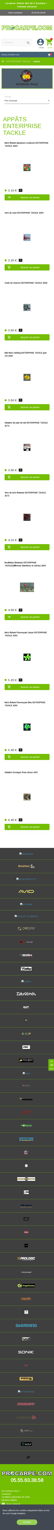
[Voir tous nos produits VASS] (27, 1433)
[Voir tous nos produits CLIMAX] (27, 981)
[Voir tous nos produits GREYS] (27, 1088)
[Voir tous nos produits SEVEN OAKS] (27, 1315)
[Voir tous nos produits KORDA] (27, 1128)
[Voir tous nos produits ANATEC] (27, 869)
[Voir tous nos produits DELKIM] (27, 1010)
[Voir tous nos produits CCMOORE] (27, 958)
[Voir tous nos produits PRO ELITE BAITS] (27, 1248)
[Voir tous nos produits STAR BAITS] (27, 1406)
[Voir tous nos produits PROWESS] (27, 1275)
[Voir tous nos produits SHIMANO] (27, 1328)
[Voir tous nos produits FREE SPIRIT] (27, 1063)
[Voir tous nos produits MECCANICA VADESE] (27, 1168)
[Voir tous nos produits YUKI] (27, 1460)
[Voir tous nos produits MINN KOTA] (27, 1181)
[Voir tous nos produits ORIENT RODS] (26, 1221)
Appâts (37, 61)
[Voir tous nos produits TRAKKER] (27, 1420)
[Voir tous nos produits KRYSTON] (27, 1141)
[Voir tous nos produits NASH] (27, 1195)
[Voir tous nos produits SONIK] (27, 1355)
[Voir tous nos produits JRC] (27, 1115)
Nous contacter (15, 13)
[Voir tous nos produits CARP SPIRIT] (27, 931)
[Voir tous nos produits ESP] (27, 1036)
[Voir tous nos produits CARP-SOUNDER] (27, 944)
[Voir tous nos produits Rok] (27, 1301)
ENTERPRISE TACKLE (18, 61)
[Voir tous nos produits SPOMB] (27, 1368)
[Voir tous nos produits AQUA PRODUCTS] (27, 879)
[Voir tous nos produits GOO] (27, 1073)
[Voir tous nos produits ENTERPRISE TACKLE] (27, 1023)
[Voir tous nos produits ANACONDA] (27, 854)
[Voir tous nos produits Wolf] (27, 1446)
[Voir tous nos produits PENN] (27, 1235)
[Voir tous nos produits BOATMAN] (27, 904)
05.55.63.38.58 (38, 13)
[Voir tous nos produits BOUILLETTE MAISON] (27, 916)
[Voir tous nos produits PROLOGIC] (27, 1261)
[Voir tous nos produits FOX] (27, 1050)
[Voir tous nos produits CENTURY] (27, 971)
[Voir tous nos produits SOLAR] (27, 1341)
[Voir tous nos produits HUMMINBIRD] (27, 1101)
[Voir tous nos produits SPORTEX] (27, 1381)
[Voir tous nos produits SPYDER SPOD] (27, 1392)
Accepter (27, 1522)
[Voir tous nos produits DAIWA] (27, 996)
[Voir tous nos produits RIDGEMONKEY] (27, 1288)
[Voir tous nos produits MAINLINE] (27, 1155)
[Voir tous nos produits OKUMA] (27, 1208)
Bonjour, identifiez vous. (11, 55)
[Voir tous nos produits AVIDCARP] (27, 894)
